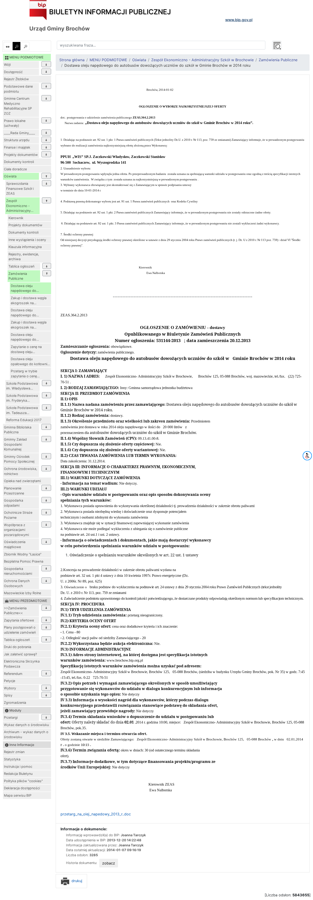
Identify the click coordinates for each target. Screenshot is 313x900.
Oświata (10, 176)
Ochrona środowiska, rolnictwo (20, 471)
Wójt (7, 64)
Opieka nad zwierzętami (22, 481)
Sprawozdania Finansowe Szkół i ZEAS (20, 188)
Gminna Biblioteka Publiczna (17, 429)
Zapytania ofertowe (19, 620)
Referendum (13, 674)
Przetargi (11, 717)
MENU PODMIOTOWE (108, 60)
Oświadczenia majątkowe (14, 544)
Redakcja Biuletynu (18, 774)
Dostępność (13, 72)
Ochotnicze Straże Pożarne (18, 515)
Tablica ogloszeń (17, 640)
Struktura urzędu (16, 140)
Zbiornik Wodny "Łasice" (22, 554)
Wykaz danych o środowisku (26, 725)
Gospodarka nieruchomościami (18, 571)
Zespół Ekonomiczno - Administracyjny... (19, 206)
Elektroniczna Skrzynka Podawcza (22, 663)
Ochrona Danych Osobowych (17, 583)
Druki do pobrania (17, 647)
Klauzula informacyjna (25, 247)
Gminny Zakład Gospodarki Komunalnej (15, 444)
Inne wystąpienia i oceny (27, 240)
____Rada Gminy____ (19, 133)
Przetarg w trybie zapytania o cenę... (25, 373)
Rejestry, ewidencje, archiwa (23, 256)
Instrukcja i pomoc (18, 766)
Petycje (9, 681)
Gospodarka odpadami (13, 502)
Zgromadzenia (15, 702)
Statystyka (12, 759)
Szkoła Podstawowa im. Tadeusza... (22, 410)
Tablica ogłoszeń (21, 266)
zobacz (108, 863)
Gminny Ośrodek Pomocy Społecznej (19, 459)
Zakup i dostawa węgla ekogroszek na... (29, 300)
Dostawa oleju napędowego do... (25, 288)
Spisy (8, 695)
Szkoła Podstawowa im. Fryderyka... (22, 398)
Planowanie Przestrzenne (14, 490)
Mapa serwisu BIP (17, 795)
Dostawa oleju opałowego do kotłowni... (30, 361)
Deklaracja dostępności (22, 788)
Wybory (10, 688)
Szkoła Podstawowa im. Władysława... (22, 385)
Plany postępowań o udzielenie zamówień (20, 629)
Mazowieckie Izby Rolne (22, 593)
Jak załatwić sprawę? (20, 654)
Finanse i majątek (17, 147)
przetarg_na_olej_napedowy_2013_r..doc (95, 814)
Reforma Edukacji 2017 (23, 420)
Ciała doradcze (15, 169)
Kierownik (15, 218)
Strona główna (72, 60)
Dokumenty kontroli (19, 162)
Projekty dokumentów (21, 155)
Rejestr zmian (14, 752)
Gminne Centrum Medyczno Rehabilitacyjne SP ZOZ (18, 106)
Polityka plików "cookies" (23, 781)
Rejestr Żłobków (16, 79)
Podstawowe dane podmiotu (18, 88)
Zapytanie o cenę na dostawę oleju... (26, 349)
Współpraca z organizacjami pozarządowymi (16, 530)
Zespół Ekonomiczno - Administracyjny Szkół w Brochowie (202, 60)
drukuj (76, 880)
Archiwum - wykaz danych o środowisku (26, 734)
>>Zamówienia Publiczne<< (15, 610)
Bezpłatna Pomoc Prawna (23, 561)
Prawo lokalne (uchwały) (14, 123)
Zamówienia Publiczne (17, 276)
